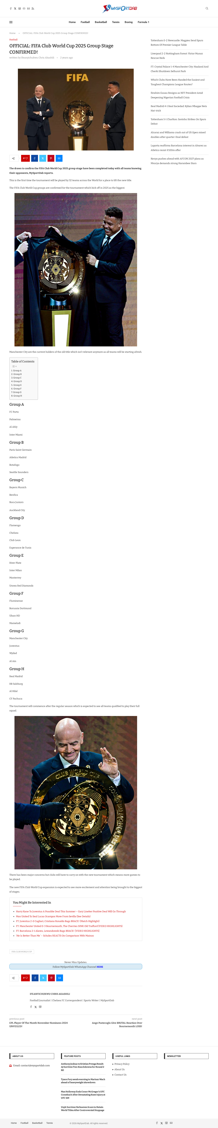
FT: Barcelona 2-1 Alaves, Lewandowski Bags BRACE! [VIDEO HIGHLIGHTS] (57, 930)
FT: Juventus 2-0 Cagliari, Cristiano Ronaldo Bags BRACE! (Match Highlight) (57, 921)
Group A (17, 370)
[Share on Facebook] (34, 158)
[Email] (28, 8)
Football (85, 22)
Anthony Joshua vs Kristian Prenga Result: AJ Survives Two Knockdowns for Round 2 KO (82, 1067)
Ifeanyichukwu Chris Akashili (50, 994)
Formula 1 (143, 22)
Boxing (129, 22)
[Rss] (33, 8)
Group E (17, 385)
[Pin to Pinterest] (51, 158)
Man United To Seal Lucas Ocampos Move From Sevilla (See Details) (53, 916)
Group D (17, 381)
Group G (17, 392)
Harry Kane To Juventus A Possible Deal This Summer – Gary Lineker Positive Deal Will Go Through (71, 911)
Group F (17, 388)
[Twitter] (15, 8)
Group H (17, 395)
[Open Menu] (10, 22)
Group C (17, 377)
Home (72, 22)
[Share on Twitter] (42, 158)
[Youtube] (24, 8)
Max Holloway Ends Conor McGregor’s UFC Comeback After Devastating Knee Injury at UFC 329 (83, 1094)
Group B (17, 374)
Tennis (116, 22)
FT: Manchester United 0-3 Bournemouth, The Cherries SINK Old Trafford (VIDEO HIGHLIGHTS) (69, 926)
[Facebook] (10, 8)
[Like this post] (26, 158)
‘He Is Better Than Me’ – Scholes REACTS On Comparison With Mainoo (55, 935)
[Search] (207, 8)
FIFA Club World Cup (22, 952)
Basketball (101, 22)
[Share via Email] (59, 158)
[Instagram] (19, 8)
